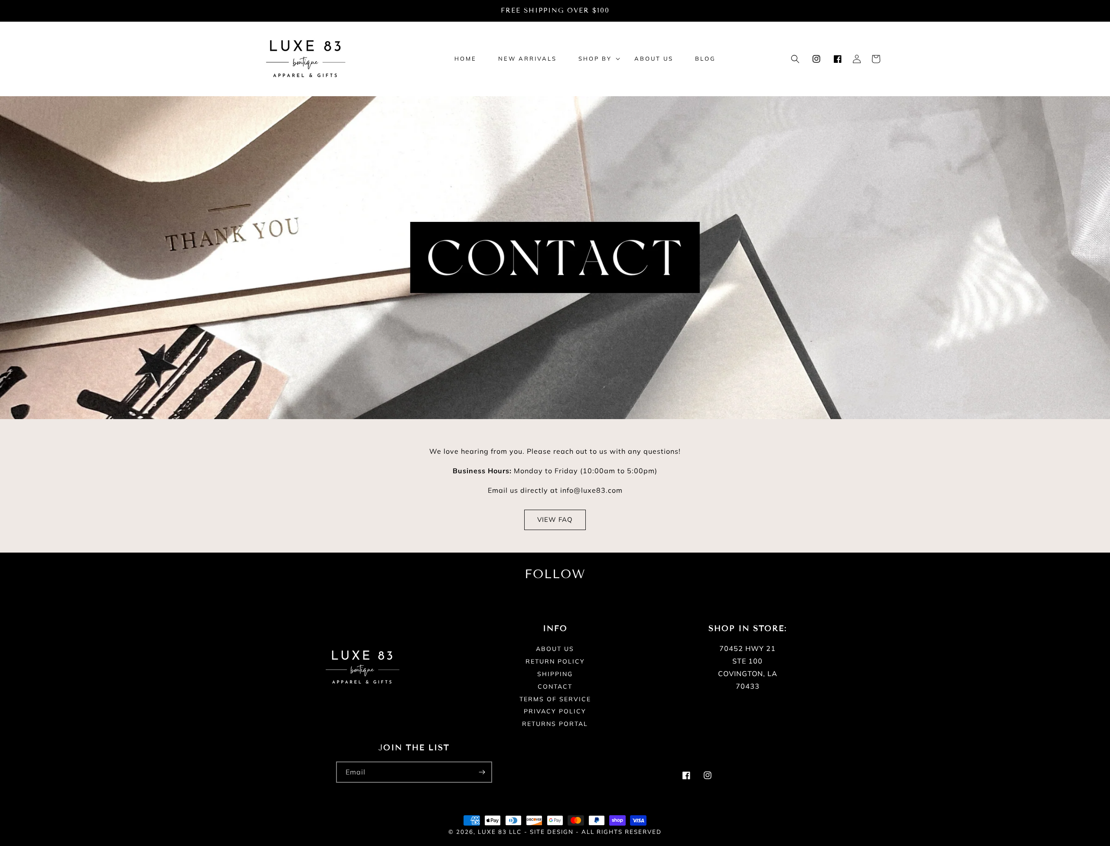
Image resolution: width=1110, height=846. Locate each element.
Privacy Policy (555, 711)
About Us (555, 649)
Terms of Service (555, 699)
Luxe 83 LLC (500, 831)
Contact (555, 686)
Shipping (555, 674)
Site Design (552, 831)
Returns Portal (555, 724)
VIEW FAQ (555, 519)
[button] (596, 59)
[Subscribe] (481, 772)
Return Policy (555, 661)
